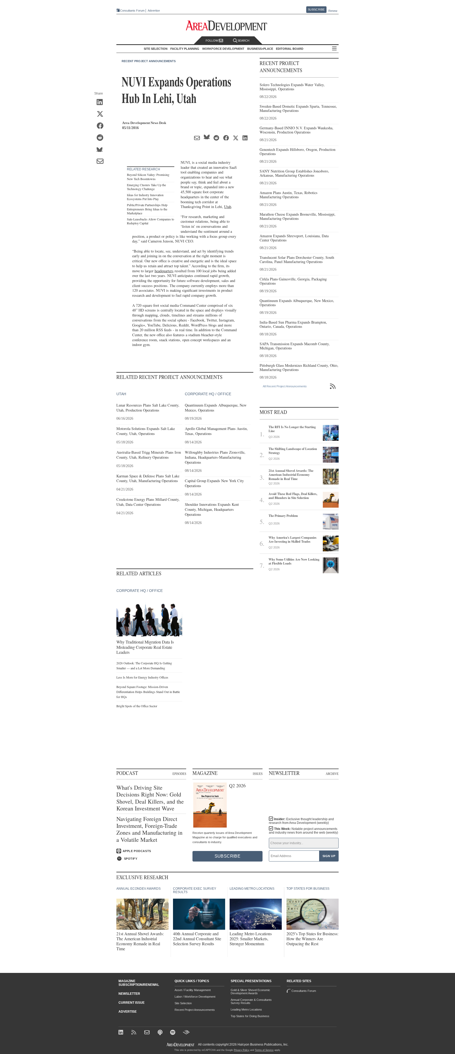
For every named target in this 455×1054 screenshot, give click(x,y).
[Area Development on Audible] (186, 1033)
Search (243, 40)
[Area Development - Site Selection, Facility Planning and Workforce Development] (227, 26)
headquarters (164, 270)
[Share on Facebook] (101, 126)
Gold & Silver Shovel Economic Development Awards (250, 991)
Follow (212, 40)
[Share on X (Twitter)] (101, 114)
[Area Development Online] (181, 1044)
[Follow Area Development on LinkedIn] (121, 1033)
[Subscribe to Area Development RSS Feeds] (134, 1033)
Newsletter (129, 994)
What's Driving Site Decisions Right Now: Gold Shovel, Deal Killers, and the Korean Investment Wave (150, 798)
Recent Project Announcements (149, 61)
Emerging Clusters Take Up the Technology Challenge (146, 187)
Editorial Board (289, 48)
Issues (258, 773)
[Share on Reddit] (101, 138)
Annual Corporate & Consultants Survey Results (251, 1001)
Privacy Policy (241, 1050)
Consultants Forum (132, 10)
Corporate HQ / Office (208, 394)
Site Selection (183, 1003)
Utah (227, 206)
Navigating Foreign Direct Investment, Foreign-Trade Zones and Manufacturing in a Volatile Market (149, 829)
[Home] (147, 1033)
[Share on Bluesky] (101, 150)
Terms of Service (264, 1050)
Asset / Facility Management (193, 990)
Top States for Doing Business (250, 1016)
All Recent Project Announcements (285, 386)
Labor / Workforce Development (195, 996)
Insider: (301, 821)
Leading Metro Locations (246, 1009)
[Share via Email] (101, 161)
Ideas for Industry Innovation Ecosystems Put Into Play (145, 197)
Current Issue (131, 1002)
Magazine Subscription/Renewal (138, 983)
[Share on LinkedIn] (101, 102)
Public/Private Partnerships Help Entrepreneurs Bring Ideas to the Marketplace (147, 209)
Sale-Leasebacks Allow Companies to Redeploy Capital (150, 221)
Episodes (179, 773)
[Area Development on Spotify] (173, 1033)
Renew (332, 10)
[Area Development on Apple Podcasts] (160, 1033)
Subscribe (316, 9)
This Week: (303, 830)
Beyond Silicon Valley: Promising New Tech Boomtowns (148, 176)
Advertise (154, 10)
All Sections (334, 49)
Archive (332, 773)
